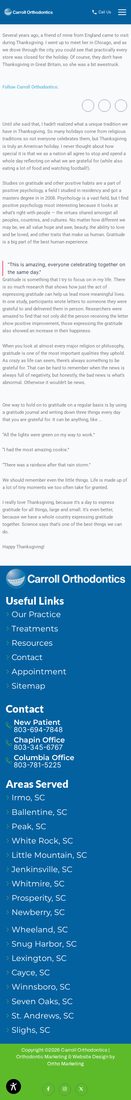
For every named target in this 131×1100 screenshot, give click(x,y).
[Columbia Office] (66, 763)
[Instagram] (104, 106)
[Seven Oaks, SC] (66, 1005)
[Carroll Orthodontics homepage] (28, 12)
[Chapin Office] (66, 745)
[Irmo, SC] (66, 801)
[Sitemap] (66, 689)
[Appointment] (66, 675)
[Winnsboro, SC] (66, 990)
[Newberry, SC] (66, 916)
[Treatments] (66, 632)
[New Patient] (66, 727)
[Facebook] (88, 106)
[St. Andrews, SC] (66, 1019)
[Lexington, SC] (66, 962)
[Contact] (66, 661)
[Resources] (66, 646)
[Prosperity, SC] (66, 901)
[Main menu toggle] (122, 12)
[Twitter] (121, 106)
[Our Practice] (66, 618)
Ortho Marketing (65, 1063)
